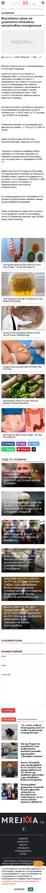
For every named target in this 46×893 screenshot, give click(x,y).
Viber (22, 444)
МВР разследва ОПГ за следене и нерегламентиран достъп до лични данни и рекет (22, 477)
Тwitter (35, 444)
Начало (3, 9)
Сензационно (23, 851)
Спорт (23, 854)
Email (3, 665)
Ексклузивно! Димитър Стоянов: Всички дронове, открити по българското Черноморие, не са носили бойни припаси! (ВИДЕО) (21, 531)
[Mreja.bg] (23, 820)
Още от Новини (13, 459)
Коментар (6, 675)
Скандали (23, 848)
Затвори (19, 889)
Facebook (9, 444)
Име (4, 656)
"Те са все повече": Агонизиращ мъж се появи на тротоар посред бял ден (32, 729)
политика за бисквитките (13, 881)
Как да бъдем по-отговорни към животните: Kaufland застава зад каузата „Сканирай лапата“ (32, 750)
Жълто (23, 845)
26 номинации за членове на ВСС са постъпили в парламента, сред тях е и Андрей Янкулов (23, 507)
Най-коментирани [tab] (27, 719)
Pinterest (25, 449)
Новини (12, 9)
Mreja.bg (7, 57)
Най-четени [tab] (9, 719)
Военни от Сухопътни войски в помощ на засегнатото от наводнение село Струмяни (21, 562)
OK (30, 889)
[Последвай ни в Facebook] (23, 829)
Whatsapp (9, 449)
